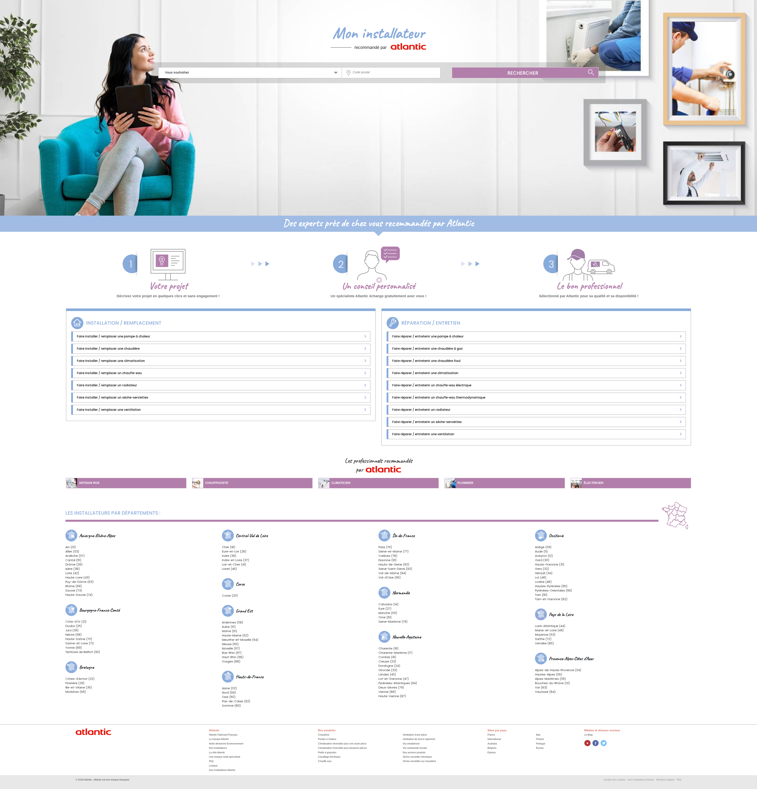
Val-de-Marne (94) (392, 573)
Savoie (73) (73, 590)
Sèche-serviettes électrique (417, 756)
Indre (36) (229, 556)
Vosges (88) (231, 661)
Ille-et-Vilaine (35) (78, 687)
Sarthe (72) (543, 639)
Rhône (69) (73, 586)
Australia (492, 743)
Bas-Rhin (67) (231, 653)
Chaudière (323, 734)
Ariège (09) (543, 547)
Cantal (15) (73, 560)
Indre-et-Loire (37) (235, 560)
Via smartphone (411, 743)
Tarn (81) (541, 595)
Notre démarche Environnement (226, 743)
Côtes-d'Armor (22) (79, 679)
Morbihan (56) (75, 692)
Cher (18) (228, 547)
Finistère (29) (74, 683)
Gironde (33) (387, 670)
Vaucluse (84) (545, 692)
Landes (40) (387, 674)
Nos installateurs (218, 748)
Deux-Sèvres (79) (391, 687)
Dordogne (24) (389, 666)
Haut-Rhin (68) (232, 657)
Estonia (492, 752)
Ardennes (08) (232, 622)
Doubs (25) (73, 626)
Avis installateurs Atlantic (222, 770)
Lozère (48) (543, 582)
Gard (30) (542, 560)
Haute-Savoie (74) (78, 595)
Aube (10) (229, 627)
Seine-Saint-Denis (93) (395, 569)
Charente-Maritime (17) (395, 653)
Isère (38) (72, 569)
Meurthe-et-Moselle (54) (240, 640)
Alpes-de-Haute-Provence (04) (558, 670)
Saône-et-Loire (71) (79, 643)
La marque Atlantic (219, 739)
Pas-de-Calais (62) (236, 701)
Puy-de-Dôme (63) (79, 582)
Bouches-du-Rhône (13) (552, 683)
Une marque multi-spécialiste (224, 756)
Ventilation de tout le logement (419, 739)
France (491, 734)
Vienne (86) (387, 692)
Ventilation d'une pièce (415, 734)
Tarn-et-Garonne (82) (551, 599)
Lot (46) (540, 577)
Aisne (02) (229, 688)
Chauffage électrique (329, 756)
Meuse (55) (230, 644)
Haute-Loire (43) (77, 577)
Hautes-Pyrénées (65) (551, 586)
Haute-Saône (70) (78, 639)
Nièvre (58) (73, 635)
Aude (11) (541, 551)
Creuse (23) (387, 661)
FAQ (211, 761)
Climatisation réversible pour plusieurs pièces (342, 748)
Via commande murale (415, 748)
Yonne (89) (73, 648)
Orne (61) (385, 617)
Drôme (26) (73, 564)
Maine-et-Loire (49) (549, 630)
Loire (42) (72, 573)
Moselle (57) (231, 648)
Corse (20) (230, 595)
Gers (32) (542, 569)
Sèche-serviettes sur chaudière (419, 761)
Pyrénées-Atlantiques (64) (397, 683)
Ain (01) (70, 547)
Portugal (540, 743)
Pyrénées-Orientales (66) (553, 590)
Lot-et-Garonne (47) (393, 679)
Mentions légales (665, 779)
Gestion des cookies (615, 779)
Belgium (492, 748)
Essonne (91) (387, 560)
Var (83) (541, 687)
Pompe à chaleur (327, 739)
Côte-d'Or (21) (75, 621)
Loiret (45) (229, 569)
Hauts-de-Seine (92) (393, 564)
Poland (540, 739)
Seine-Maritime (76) (392, 621)
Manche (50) (387, 613)
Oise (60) (228, 697)
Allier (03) (72, 551)
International (494, 739)
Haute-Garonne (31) (549, 564)
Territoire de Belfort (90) (82, 652)
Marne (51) (229, 631)
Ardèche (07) (75, 556)
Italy (538, 734)
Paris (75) (385, 547)
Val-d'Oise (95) (389, 577)
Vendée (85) (544, 643)
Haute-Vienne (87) (392, 696)
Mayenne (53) (545, 635)
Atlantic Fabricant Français (223, 734)
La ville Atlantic (217, 752)
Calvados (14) (388, 604)
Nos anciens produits (414, 752)
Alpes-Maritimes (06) (550, 679)
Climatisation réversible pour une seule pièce (342, 743)
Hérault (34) (543, 573)
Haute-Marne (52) (235, 635)
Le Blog (588, 734)
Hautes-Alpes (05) (548, 674)
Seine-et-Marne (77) (393, 551)
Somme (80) (231, 705)
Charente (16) (388, 648)
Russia (540, 748)
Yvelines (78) (387, 556)
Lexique (213, 765)
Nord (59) (229, 692)
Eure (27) (384, 608)
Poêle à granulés (327, 752)
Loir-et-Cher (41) (234, 564)
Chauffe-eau (324, 761)
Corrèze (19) (387, 657)
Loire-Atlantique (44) (550, 626)
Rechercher (522, 73)
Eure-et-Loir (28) (234, 551)
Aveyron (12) (544, 556)
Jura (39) (71, 630)
